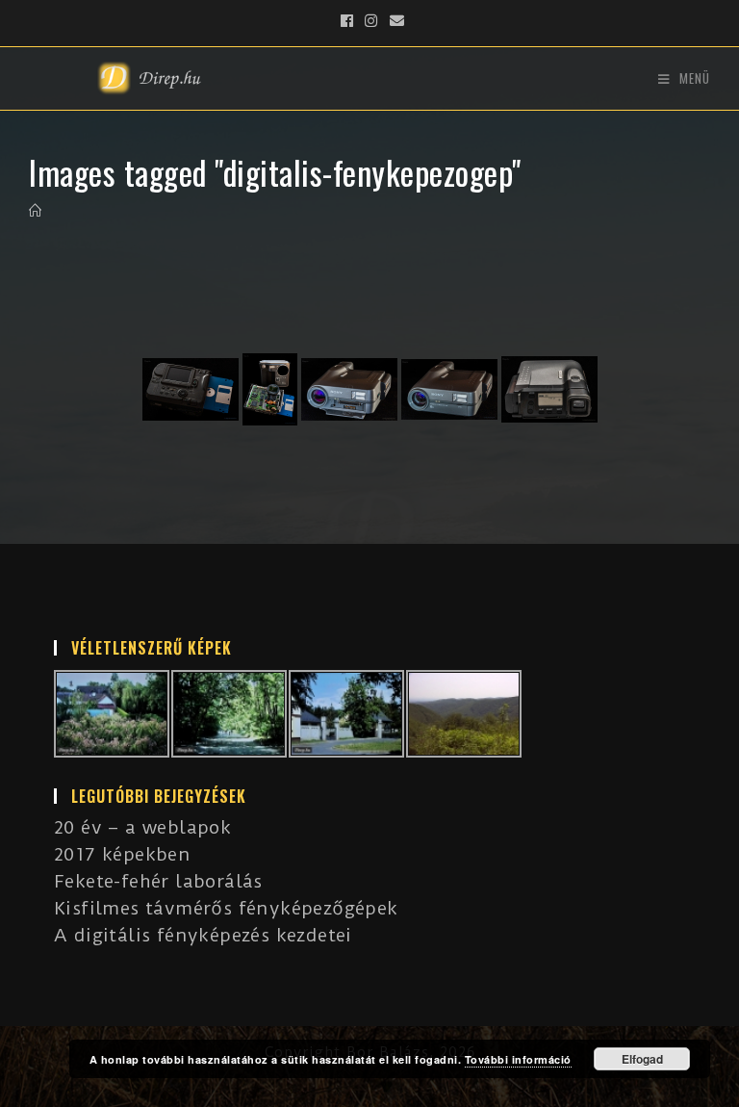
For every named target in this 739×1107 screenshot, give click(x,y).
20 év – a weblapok (142, 827)
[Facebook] (347, 21)
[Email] (394, 21)
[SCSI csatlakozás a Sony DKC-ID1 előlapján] (349, 389)
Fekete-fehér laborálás (158, 881)
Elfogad (642, 1059)
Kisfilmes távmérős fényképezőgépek (226, 908)
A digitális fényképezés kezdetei (203, 935)
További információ (518, 1059)
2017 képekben (122, 854)
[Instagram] (371, 21)
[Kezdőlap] (35, 211)
